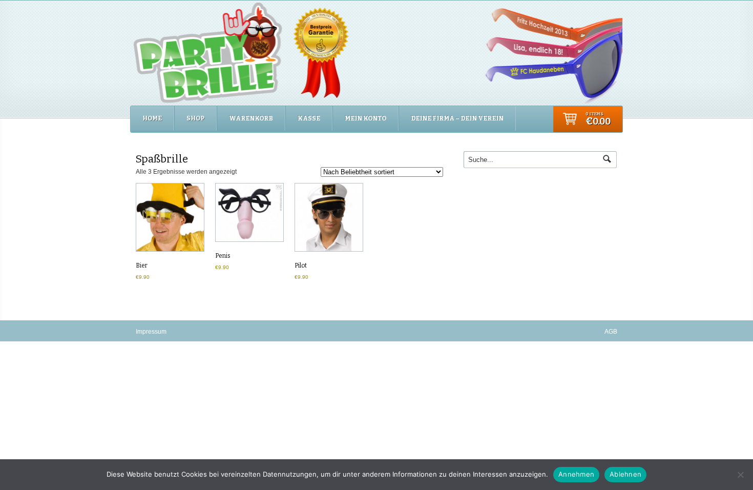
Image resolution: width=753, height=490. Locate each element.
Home (152, 118)
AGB (610, 331)
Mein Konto (365, 118)
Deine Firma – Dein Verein (457, 118)
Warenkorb (251, 118)
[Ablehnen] (740, 474)
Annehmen (576, 474)
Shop (195, 118)
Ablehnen (625, 474)
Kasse (309, 118)
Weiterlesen (170, 218)
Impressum (151, 331)
